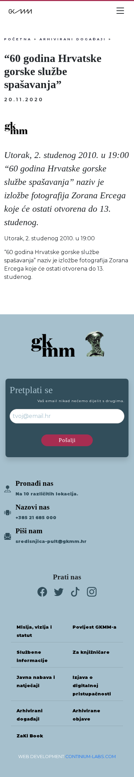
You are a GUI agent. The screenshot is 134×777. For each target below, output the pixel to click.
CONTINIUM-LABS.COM (90, 756)
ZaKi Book (29, 735)
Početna (18, 39)
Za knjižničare (91, 652)
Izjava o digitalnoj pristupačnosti (91, 685)
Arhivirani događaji (73, 39)
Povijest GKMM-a (94, 627)
